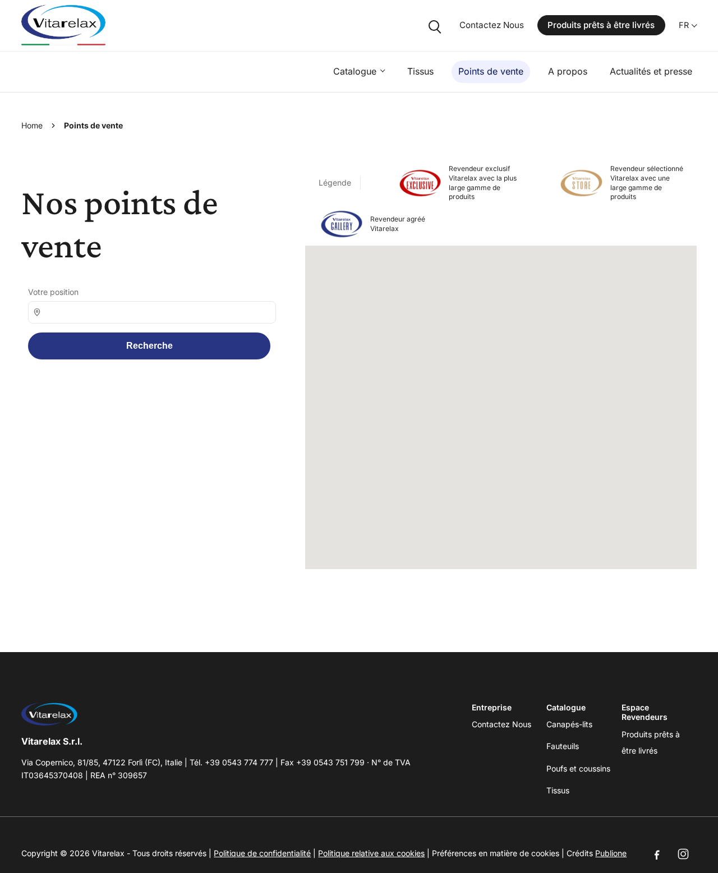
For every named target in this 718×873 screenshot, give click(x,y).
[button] (504, 399)
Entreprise (492, 707)
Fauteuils (562, 746)
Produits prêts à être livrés (601, 25)
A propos (567, 71)
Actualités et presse (651, 71)
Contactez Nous (491, 25)
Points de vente (490, 71)
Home (32, 125)
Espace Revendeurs (645, 712)
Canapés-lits (569, 724)
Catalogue (354, 71)
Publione (611, 853)
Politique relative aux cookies (371, 853)
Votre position (53, 292)
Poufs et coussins (578, 768)
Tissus (420, 71)
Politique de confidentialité (262, 853)
